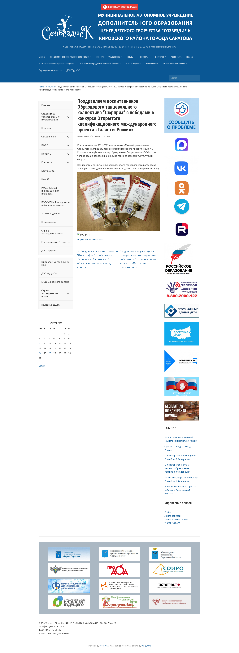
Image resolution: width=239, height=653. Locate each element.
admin (83, 136)
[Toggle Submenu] (68, 117)
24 (40, 353)
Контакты (159, 57)
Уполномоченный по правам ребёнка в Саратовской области (180, 490)
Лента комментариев (176, 519)
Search (197, 78)
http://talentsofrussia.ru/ (90, 239)
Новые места (152, 63)
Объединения (114, 57)
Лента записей (172, 515)
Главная (42, 57)
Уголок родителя (133, 63)
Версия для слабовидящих (122, 6)
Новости (100, 57)
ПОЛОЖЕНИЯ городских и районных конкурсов (100, 63)
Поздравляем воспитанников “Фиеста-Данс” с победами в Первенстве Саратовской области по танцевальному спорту (97, 259)
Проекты (144, 57)
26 (50, 353)
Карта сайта (176, 57)
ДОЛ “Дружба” (73, 70)
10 (40, 343)
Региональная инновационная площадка (56, 63)
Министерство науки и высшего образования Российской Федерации (177, 468)
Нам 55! (189, 57)
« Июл (42, 365)
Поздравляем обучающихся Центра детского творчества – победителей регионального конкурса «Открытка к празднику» (139, 259)
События (50, 86)
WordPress (104, 645)
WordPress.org (172, 522)
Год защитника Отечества (50, 70)
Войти (167, 512)
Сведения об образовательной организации (69, 57)
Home (41, 86)
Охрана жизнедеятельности (175, 63)
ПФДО (130, 57)
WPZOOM (146, 645)
